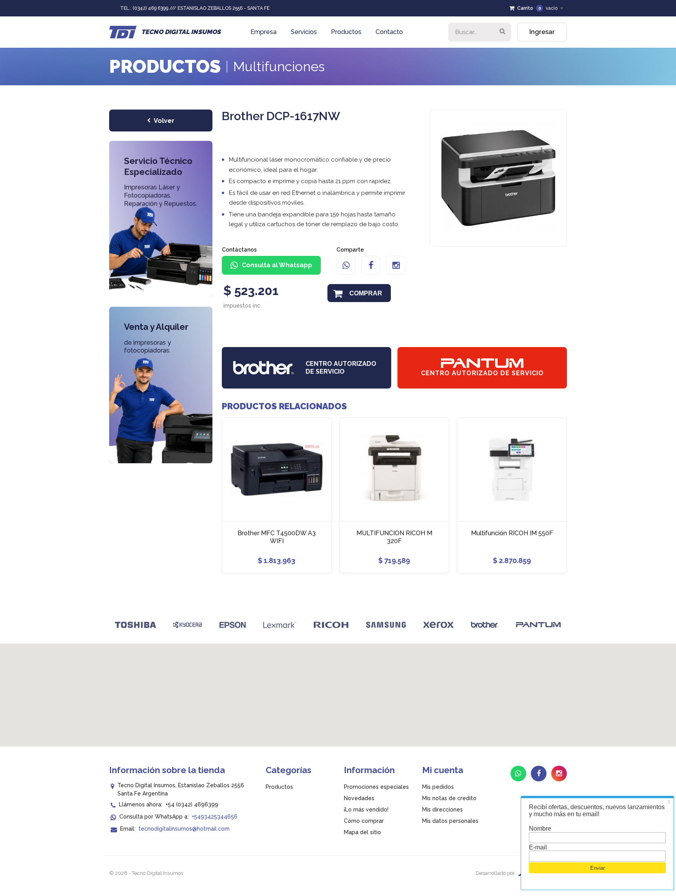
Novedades (359, 798)
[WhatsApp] (345, 265)
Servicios (304, 32)
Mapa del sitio (362, 832)
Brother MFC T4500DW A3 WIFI (276, 537)
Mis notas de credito (449, 798)
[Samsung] (386, 625)
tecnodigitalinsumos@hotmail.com (184, 829)
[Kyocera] (187, 625)
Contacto (389, 32)
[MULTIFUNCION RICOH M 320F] (394, 469)
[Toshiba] (135, 625)
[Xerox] (438, 625)
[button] (338, 689)
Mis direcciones (442, 809)
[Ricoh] (331, 625)
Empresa (263, 32)
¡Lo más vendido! (366, 809)
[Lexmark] (279, 625)
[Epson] (232, 625)
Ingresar (542, 32)
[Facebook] (370, 265)
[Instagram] (396, 265)
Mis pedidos (438, 787)
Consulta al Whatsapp (277, 265)
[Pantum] (538, 624)
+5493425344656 (214, 816)
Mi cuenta (442, 770)
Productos (346, 32)
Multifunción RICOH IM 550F (512, 533)
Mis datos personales (450, 821)
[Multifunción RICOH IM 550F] (512, 469)
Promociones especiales (376, 787)
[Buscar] (502, 32)
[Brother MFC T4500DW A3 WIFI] (277, 469)
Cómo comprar (364, 821)
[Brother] (485, 625)
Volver (164, 120)
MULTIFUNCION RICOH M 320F (394, 537)
